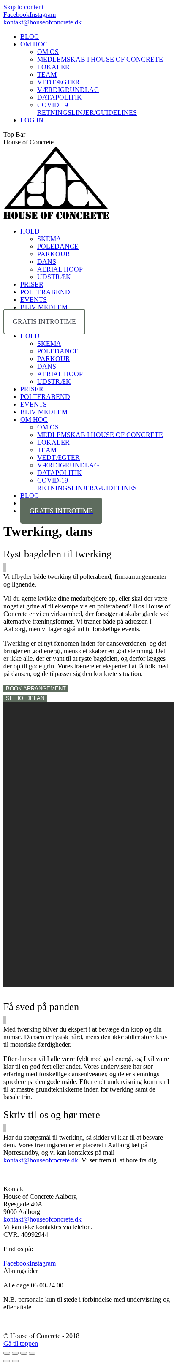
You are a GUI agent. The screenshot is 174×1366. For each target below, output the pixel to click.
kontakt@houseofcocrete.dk (40, 1160)
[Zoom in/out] (32, 1353)
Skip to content (23, 7)
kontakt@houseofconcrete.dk (42, 22)
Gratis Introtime (44, 321)
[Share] (15, 1353)
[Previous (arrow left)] (6, 1361)
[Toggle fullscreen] (23, 1353)
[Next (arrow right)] (15, 1361)
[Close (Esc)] (6, 1353)
